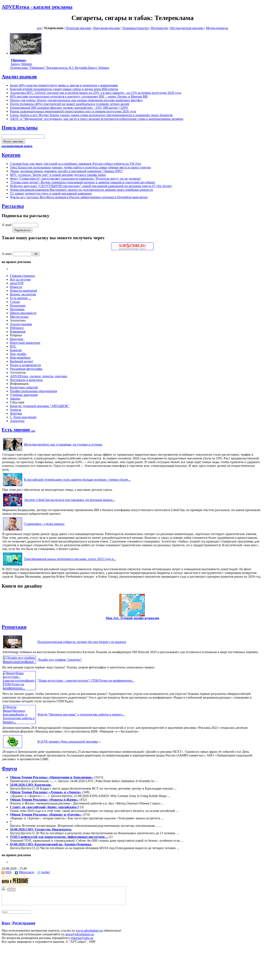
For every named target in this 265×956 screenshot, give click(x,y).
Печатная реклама (78, 28)
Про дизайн (18, 354)
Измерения (17, 331)
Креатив (11, 155)
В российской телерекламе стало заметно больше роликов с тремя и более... (77, 479)
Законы (15, 398)
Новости (16, 287)
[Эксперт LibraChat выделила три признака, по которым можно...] (12, 506)
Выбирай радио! (21, 361)
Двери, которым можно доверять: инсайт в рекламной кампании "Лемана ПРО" (66, 171)
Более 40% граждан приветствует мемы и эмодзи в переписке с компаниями (64, 85)
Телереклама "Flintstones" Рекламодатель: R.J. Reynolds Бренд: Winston (59, 67)
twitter (45, 872)
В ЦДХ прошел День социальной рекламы (67, 741)
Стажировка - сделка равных (44, 524)
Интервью (17, 309)
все (39, 28)
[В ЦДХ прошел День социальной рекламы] (12, 748)
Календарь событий (24, 387)
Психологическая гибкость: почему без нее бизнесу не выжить (81, 642)
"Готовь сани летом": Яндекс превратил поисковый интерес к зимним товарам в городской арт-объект (82, 182)
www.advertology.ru (89, 930)
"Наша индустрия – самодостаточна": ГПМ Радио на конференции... (85, 680)
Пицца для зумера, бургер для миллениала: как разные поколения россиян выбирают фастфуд (76, 100)
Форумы (16, 413)
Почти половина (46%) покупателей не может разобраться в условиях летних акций (69, 104)
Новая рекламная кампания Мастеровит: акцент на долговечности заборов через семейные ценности (81, 189)
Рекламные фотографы (26, 368)
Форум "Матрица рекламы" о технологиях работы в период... (81, 714)
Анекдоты (17, 421)
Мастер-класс (19, 316)
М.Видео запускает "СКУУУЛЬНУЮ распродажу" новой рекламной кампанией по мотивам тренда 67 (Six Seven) (91, 186)
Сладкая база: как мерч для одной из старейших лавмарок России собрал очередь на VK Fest (75, 163)
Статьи (15, 302)
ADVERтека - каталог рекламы (37, 7)
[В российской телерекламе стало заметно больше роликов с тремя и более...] (12, 486)
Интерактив (159, 28)
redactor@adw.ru (82, 938)
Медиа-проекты (217, 28)
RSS (9, 872)
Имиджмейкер (20, 357)
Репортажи (17, 305)
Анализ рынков (19, 76)
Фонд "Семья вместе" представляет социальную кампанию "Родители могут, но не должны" (75, 178)
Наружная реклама (106, 28)
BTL (13, 346)
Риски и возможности (25, 365)
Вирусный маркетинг (25, 342)
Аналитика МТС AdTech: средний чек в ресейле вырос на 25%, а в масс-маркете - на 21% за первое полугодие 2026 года (95, 92)
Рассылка (13, 206)
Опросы (15, 409)
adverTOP (17, 283)
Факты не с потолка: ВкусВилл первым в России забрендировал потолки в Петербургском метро (79, 197)
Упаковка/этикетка (135, 28)
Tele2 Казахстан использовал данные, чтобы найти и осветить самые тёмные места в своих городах (80, 167)
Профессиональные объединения (33, 391)
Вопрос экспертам (23, 294)
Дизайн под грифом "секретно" (59, 659)
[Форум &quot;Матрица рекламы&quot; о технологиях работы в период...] (19, 722)
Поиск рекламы (20, 127)
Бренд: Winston (21, 62)
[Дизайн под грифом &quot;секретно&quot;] (19, 661)
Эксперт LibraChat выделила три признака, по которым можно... (69, 500)
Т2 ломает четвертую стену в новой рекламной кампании (51, 193)
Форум (9, 768)
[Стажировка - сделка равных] (12, 530)
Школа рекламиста (23, 313)
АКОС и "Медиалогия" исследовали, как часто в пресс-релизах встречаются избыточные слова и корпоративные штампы (96, 119)
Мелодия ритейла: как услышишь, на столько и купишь (63, 444)
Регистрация (23, 923)
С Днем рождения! (23, 417)
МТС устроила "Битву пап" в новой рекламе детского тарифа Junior (58, 175)
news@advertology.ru (79, 934)
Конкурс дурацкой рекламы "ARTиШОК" (39, 406)
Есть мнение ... (20, 298)
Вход (6, 923)
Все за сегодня (20, 279)
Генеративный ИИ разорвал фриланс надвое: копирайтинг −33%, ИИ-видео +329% (69, 107)
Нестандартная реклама (187, 28)
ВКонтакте (26, 872)
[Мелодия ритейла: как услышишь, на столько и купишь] (12, 451)
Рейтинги (17, 328)
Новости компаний (23, 290)
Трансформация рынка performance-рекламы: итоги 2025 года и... (70, 559)
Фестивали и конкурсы (26, 380)
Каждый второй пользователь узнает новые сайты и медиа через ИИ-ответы (64, 89)
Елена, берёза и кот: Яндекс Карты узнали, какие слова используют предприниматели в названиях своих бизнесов (91, 115)
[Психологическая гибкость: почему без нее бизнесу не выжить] (12, 648)
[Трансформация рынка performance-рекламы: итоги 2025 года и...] (12, 565)
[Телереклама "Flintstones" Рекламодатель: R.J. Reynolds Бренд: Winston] (25, 53)
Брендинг (17, 339)
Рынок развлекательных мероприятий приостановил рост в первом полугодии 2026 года (73, 111)
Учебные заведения (23, 395)
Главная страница (22, 275)
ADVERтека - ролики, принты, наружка (38, 376)
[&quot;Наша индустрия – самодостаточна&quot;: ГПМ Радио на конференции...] (19, 688)
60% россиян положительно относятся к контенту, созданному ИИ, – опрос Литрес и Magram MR (79, 96)
